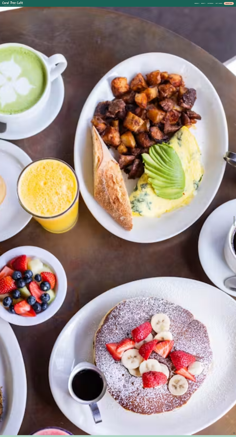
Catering (210, 3)
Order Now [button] (228, 3)
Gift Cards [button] (219, 3)
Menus (197, 3)
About (203, 3)
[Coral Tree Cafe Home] (12, 3)
